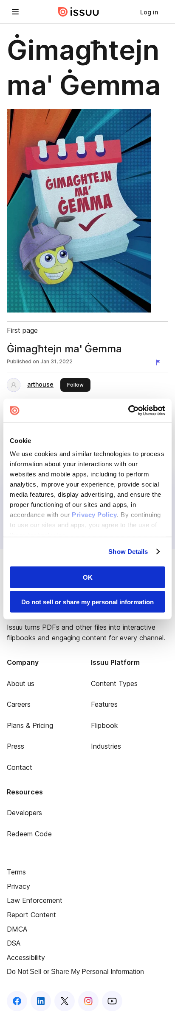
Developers (24, 812)
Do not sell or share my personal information (87, 602)
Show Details (128, 551)
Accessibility (26, 957)
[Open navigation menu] (15, 11)
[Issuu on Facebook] (17, 1001)
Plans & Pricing (30, 725)
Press (15, 746)
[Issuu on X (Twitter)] (64, 1001)
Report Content (31, 914)
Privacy (18, 886)
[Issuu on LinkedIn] (41, 1001)
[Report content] (159, 362)
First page (22, 330)
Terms (16, 872)
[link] (149, 11)
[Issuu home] (78, 12)
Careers (19, 704)
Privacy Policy (94, 514)
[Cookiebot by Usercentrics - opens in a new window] (128, 410)
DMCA (17, 929)
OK (88, 577)
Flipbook (104, 725)
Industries (106, 746)
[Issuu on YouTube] (112, 1001)
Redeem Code (29, 834)
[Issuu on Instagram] (88, 1001)
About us (20, 683)
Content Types (114, 683)
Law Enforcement (34, 900)
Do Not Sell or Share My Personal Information (75, 971)
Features (104, 704)
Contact (19, 767)
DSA (13, 943)
